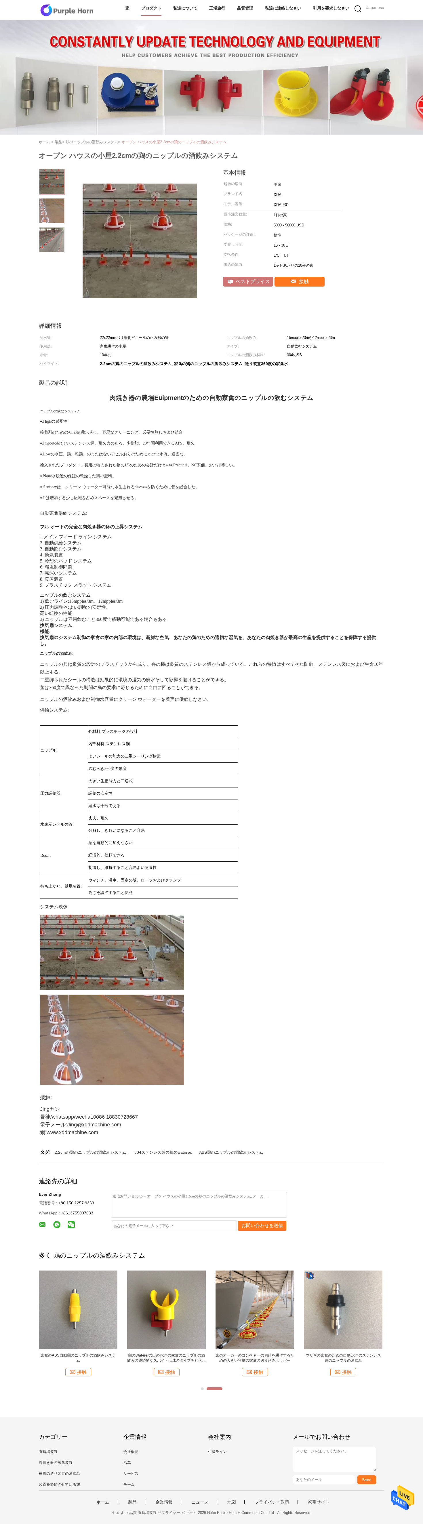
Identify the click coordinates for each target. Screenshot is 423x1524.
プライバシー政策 (272, 1502)
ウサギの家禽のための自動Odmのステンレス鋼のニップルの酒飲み (309, 1358)
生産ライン (217, 1451)
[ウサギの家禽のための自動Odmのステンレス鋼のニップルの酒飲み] (309, 1309)
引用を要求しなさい (331, 8)
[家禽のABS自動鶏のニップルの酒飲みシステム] (44, 1309)
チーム (129, 1484)
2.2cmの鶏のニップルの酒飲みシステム (90, 1152)
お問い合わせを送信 (262, 1225)
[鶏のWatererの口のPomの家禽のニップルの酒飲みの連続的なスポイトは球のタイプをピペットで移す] (133, 1309)
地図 (231, 1502)
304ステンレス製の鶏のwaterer (162, 1152)
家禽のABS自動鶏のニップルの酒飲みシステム (44, 1358)
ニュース (200, 1502)
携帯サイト (318, 1502)
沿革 (127, 1462)
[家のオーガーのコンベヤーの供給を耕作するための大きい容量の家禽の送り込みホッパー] (221, 1309)
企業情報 (164, 1502)
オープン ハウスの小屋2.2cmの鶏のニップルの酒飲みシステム (173, 142)
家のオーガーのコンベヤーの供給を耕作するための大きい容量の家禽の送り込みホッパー (221, 1358)
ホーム (102, 1502)
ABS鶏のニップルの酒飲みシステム (231, 1152)
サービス (130, 1473)
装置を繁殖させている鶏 (59, 1484)
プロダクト (151, 8)
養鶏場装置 (48, 1451)
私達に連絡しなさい (283, 8)
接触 (303, 281)
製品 (132, 1502)
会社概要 (130, 1451)
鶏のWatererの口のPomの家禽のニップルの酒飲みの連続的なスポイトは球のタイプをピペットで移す (133, 1358)
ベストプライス (252, 281)
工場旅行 (217, 8)
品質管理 (245, 8)
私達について (185, 8)
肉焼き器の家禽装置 (56, 1462)
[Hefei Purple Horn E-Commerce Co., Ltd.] (67, 10)
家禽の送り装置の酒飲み (59, 1473)
